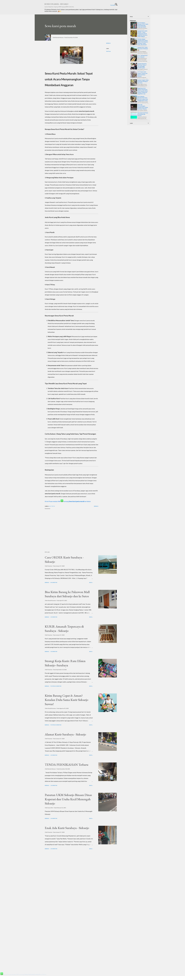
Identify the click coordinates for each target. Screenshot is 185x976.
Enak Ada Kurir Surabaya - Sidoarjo (67, 828)
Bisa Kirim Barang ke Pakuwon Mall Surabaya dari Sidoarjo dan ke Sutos (67, 594)
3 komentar (53, 651)
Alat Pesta (108, 51)
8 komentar (53, 582)
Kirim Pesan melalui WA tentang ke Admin (68, 501)
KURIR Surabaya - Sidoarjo (56, 4)
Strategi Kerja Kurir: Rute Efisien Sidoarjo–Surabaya (65, 663)
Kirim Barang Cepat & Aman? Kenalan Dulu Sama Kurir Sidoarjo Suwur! (66, 699)
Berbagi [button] (108, 43)
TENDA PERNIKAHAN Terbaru (66, 764)
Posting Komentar (55, 686)
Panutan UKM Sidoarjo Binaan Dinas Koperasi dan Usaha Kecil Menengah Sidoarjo (68, 799)
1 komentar (53, 785)
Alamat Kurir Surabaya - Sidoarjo (65, 734)
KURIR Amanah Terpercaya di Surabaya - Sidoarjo (64, 628)
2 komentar (53, 617)
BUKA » (91, 582)
